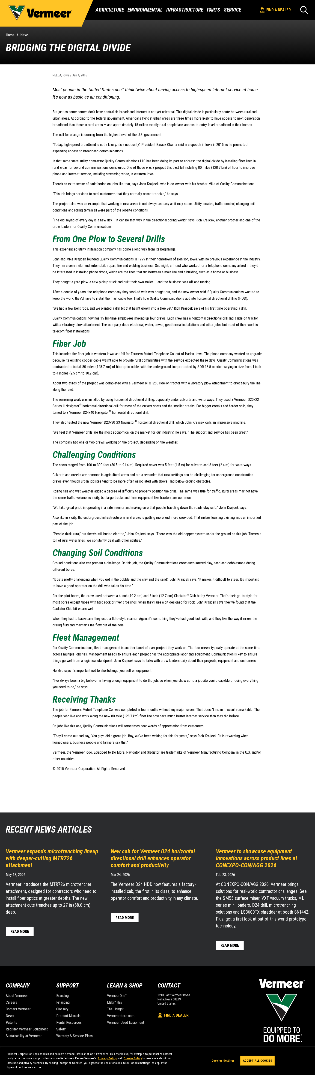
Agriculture (110, 10)
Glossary (62, 1009)
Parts (213, 9)
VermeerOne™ (117, 995)
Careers (11, 1002)
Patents (11, 1022)
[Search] (304, 10)
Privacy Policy (107, 1058)
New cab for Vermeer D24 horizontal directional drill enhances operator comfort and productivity (153, 858)
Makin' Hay (114, 1002)
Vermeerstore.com (120, 1016)
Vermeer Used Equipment (125, 1022)
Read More (20, 931)
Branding (62, 995)
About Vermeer (17, 995)
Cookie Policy (133, 1058)
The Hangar (115, 1009)
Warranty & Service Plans (74, 1036)
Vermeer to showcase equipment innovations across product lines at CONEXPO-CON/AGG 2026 (256, 858)
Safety (61, 1029)
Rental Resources (69, 1022)
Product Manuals (68, 1016)
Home (10, 35)
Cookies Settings (223, 1060)
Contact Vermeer (18, 1009)
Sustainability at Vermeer (24, 1036)
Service (232, 9)
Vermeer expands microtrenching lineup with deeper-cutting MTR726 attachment (52, 858)
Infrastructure (184, 10)
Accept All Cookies (257, 1060)
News (24, 35)
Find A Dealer (278, 9)
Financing (63, 1002)
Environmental (145, 10)
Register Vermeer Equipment (27, 1029)
